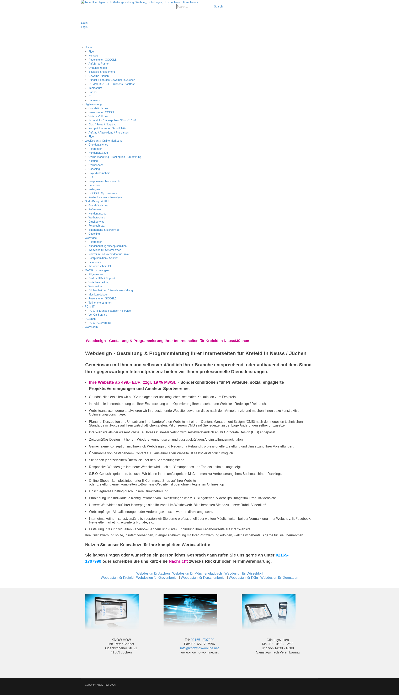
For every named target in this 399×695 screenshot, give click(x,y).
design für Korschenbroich (207, 577)
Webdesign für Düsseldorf (243, 573)
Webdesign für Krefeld (117, 577)
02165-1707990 (202, 640)
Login (84, 22)
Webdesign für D (272, 577)
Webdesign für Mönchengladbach (197, 573)
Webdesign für (240, 577)
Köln (254, 577)
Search (218, 6)
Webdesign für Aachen (153, 573)
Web (184, 577)
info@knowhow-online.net (199, 648)
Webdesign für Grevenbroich (157, 577)
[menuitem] (201, 73)
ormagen (291, 577)
